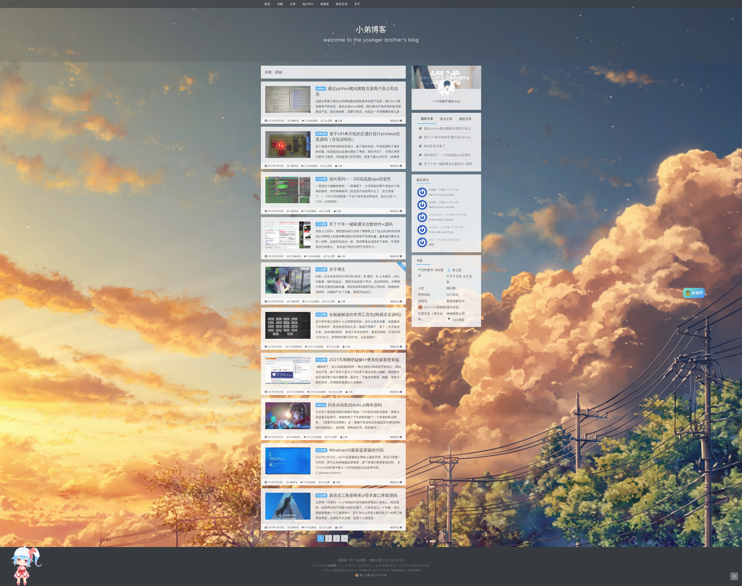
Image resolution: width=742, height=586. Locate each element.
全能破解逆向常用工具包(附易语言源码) (365, 314)
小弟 (339, 120)
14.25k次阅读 (312, 301)
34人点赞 (334, 346)
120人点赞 (336, 391)
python (321, 88)
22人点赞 (327, 527)
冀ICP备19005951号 (373, 575)
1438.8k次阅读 (318, 391)
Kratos (338, 570)
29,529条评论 (296, 391)
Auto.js (321, 404)
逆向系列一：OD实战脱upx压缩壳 (360, 179)
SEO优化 (452, 294)
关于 (357, 4)
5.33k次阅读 (310, 165)
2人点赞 (327, 120)
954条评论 (295, 437)
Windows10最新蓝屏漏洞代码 (356, 450)
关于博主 (337, 269)
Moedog (398, 570)
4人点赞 (327, 165)
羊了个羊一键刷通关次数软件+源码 (361, 224)
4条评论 (293, 211)
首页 (267, 4)
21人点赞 (332, 437)
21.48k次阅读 (313, 256)
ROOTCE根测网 (434, 307)
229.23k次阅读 (315, 346)
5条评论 (293, 165)
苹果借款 (424, 294)
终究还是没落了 (434, 146)
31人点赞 (330, 301)
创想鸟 (422, 301)
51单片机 (321, 133)
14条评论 (294, 301)
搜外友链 (452, 307)
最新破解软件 (455, 301)
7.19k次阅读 (310, 211)
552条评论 (295, 256)
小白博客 (458, 320)
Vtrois (364, 570)
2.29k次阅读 (310, 120)
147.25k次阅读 (314, 437)
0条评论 (294, 120)
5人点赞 (326, 211)
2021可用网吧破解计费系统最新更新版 (364, 359)
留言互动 (341, 4)
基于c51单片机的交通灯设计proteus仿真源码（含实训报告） (448, 137)
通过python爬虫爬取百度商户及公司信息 (448, 128)
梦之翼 (456, 270)
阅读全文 (395, 120)
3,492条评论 (295, 346)
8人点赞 (325, 482)
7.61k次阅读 (309, 482)
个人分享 (321, 178)
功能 (280, 4)
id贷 (421, 288)
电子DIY (308, 4)
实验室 (324, 4)
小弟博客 (331, 565)
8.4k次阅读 (310, 527)
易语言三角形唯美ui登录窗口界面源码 (363, 495)
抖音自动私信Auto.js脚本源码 (355, 405)
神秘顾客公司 (455, 313)
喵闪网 (451, 288)
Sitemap (414, 570)
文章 (293, 4)
